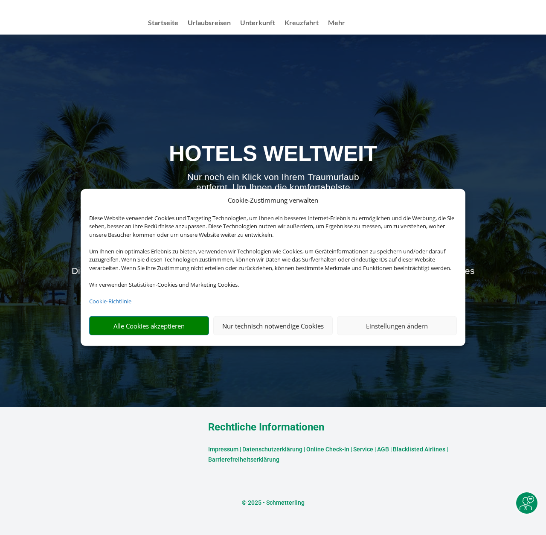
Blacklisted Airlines (419, 449)
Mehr (336, 23)
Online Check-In (327, 449)
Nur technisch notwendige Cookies (273, 326)
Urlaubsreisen (209, 23)
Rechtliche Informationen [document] (266, 427)
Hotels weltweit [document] (273, 153)
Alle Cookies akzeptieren (149, 326)
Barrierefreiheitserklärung (243, 459)
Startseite (163, 23)
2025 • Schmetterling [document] (276, 502)
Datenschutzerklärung (272, 449)
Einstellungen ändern (397, 326)
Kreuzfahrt (302, 23)
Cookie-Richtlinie (110, 301)
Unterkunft (257, 23)
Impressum (223, 449)
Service (363, 449)
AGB (383, 449)
